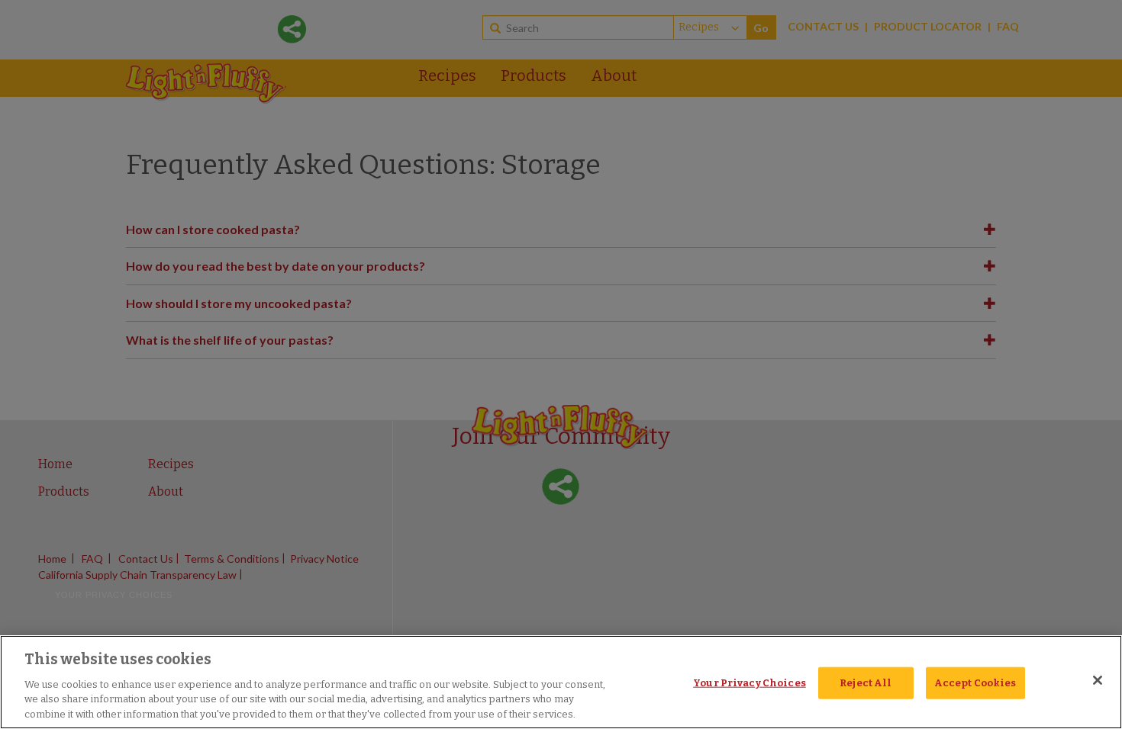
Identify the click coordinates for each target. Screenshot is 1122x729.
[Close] (1097, 680)
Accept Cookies (975, 683)
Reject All (865, 683)
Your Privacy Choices (749, 683)
